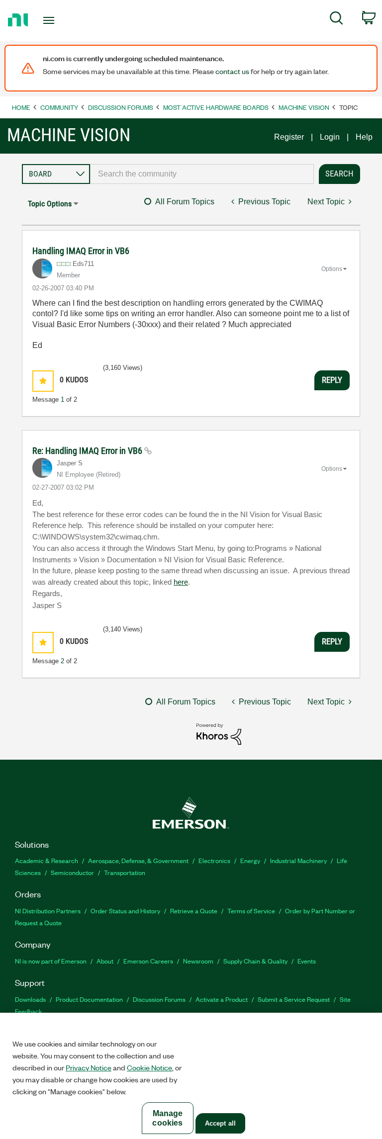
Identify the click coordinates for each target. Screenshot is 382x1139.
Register (289, 137)
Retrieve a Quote (193, 910)
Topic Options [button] (50, 203)
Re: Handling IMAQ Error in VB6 (88, 450)
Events (306, 960)
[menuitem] (336, 20)
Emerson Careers (148, 960)
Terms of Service (251, 910)
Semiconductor (72, 872)
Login (330, 137)
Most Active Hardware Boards (216, 107)
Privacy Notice (88, 1067)
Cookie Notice (149, 1067)
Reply (332, 380)
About (104, 960)
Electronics (214, 860)
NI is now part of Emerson (51, 960)
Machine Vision (304, 107)
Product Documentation (89, 999)
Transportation (124, 872)
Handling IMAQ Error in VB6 (80, 251)
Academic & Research (46, 860)
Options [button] (331, 268)
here (181, 582)
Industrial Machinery (298, 860)
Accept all (220, 1123)
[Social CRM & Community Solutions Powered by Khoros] (218, 733)
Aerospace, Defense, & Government (138, 860)
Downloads (30, 999)
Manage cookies (167, 1118)
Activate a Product (221, 999)
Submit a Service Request (294, 999)
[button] (43, 381)
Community (59, 107)
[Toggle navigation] (60, 20)
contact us (232, 71)
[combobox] (202, 174)
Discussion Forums (120, 107)
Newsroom (198, 960)
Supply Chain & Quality (255, 960)
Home (21, 107)
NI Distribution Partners (48, 910)
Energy (250, 860)
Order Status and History (125, 910)
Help (364, 137)
